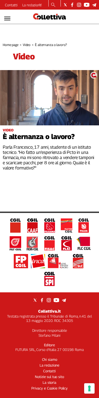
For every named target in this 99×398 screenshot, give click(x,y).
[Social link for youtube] (86, 5)
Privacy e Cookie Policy (49, 388)
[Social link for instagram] (79, 5)
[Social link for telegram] (94, 5)
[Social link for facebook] (72, 5)
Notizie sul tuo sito (49, 376)
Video (27, 45)
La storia (49, 382)
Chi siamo (49, 359)
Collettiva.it (49, 311)
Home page (10, 45)
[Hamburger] (7, 18)
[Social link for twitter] (65, 5)
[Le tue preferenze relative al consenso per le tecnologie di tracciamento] (89, 388)
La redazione (32, 5)
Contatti (11, 5)
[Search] (53, 5)
